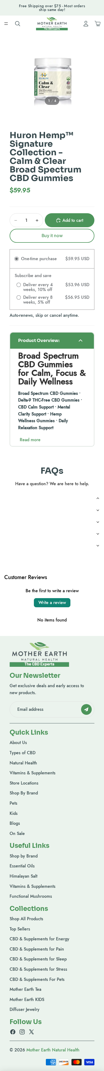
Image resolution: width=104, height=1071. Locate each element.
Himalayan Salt (23, 876)
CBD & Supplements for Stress (38, 969)
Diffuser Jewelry (24, 1009)
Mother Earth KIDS (27, 999)
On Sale (17, 833)
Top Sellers (20, 929)
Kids (14, 813)
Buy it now (52, 235)
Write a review (52, 602)
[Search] (17, 24)
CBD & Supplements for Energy (39, 939)
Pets (13, 803)
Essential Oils (22, 866)
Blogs (15, 823)
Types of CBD (22, 753)
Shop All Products (26, 919)
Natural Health (23, 763)
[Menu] (6, 23)
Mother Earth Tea (25, 989)
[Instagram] (22, 1032)
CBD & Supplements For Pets (37, 979)
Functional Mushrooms (31, 896)
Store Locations (24, 783)
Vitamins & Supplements (32, 773)
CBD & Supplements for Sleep (38, 959)
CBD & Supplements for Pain (37, 949)
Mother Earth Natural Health (52, 1050)
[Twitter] (31, 1032)
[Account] (86, 24)
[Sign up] (86, 709)
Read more (30, 440)
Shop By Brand (24, 793)
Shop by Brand (24, 856)
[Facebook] (13, 1032)
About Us (18, 742)
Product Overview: (38, 340)
